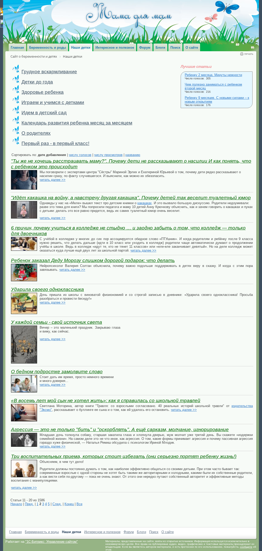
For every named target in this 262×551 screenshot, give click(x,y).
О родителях (36, 133)
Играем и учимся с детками (52, 102)
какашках (144, 203)
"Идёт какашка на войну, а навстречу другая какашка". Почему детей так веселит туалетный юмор (131, 197)
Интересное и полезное (102, 532)
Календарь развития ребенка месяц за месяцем (76, 123)
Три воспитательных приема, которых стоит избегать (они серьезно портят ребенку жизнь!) (123, 456)
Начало (16, 504)
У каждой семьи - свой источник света (56, 322)
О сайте (167, 532)
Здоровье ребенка (42, 92)
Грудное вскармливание (49, 71)
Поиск (153, 532)
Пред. (29, 504)
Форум (129, 532)
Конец (69, 504)
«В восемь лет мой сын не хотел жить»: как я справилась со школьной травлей (105, 400)
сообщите (246, 546)
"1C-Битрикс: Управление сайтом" (51, 542)
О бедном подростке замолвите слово (57, 371)
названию (132, 155)
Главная (15, 532)
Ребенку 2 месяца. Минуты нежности (213, 75)
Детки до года (37, 82)
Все (79, 504)
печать (248, 53)
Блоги (141, 532)
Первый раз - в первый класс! (55, 143)
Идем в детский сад (44, 112)
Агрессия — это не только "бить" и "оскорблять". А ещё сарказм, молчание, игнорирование (120, 429)
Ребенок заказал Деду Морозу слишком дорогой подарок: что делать (93, 260)
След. (57, 504)
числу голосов (80, 155)
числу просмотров (108, 155)
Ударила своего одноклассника (47, 289)
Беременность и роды (42, 532)
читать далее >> (53, 180)
